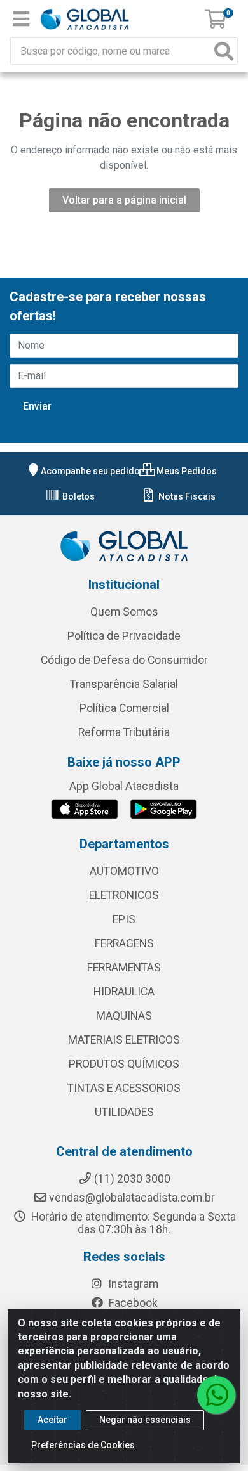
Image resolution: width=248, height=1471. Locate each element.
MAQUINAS (124, 1015)
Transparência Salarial (124, 684)
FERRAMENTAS (124, 967)
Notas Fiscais (186, 496)
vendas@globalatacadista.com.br (132, 1197)
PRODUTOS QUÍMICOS (124, 1064)
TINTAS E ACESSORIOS (124, 1088)
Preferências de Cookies (83, 1445)
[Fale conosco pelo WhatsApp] (216, 1395)
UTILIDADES (124, 1112)
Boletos (77, 496)
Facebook (132, 1303)
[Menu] (21, 19)
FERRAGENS (124, 943)
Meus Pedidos (186, 471)
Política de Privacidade (124, 636)
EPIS (124, 919)
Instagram (132, 1284)
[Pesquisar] (223, 51)
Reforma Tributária (124, 732)
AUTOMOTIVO (124, 871)
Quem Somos (124, 612)
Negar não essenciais (145, 1420)
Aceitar (52, 1420)
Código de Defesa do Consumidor (124, 660)
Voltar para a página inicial (124, 200)
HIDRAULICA (124, 991)
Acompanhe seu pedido (90, 471)
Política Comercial (124, 708)
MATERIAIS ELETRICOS (124, 1040)
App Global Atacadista (124, 786)
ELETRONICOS (124, 895)
